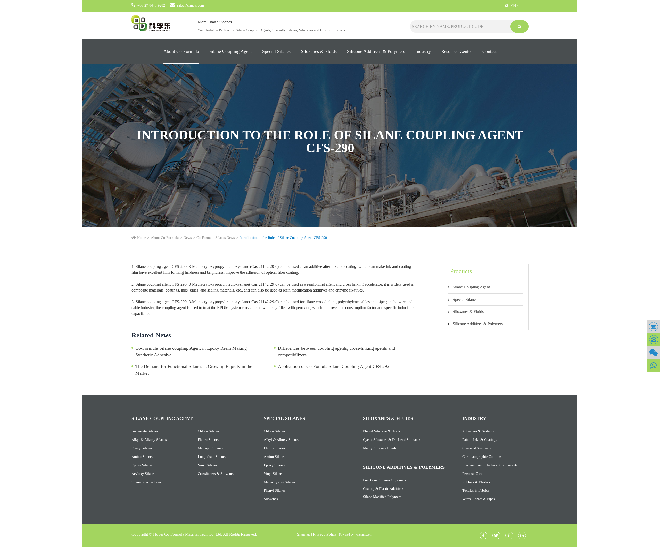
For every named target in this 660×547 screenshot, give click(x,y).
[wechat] (653, 352)
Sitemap (303, 534)
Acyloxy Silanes (143, 474)
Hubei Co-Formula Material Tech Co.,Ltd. (187, 534)
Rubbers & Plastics (476, 482)
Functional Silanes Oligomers (384, 480)
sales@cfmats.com (190, 5)
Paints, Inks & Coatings (479, 440)
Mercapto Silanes (210, 448)
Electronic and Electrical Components (489, 465)
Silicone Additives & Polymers (376, 51)
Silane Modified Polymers (382, 497)
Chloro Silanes (208, 431)
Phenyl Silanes (274, 490)
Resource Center (456, 51)
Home (141, 238)
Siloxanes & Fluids (319, 51)
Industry (423, 51)
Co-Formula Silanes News (215, 238)
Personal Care (472, 474)
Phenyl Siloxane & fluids (381, 431)
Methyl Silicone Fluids (379, 448)
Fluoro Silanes (208, 440)
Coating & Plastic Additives (383, 489)
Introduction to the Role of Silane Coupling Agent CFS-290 (283, 238)
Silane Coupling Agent (230, 51)
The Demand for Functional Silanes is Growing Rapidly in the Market (193, 370)
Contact (489, 51)
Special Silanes (276, 51)
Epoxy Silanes (141, 465)
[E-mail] (653, 326)
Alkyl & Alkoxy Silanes (149, 440)
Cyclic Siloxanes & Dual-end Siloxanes (391, 440)
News (188, 238)
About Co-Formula (181, 51)
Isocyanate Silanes (144, 431)
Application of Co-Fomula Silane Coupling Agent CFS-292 (333, 366)
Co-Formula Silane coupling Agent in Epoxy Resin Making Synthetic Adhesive (191, 351)
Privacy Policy (325, 534)
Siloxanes (271, 499)
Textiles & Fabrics (475, 490)
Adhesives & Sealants (478, 431)
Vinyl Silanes (207, 465)
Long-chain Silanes (212, 457)
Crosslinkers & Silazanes (216, 474)
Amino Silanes (142, 457)
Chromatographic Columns (481, 457)
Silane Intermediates (146, 482)
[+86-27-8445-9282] (653, 339)
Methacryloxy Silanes (279, 482)
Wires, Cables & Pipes (478, 499)
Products (461, 271)
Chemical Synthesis (476, 448)
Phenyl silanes (141, 448)
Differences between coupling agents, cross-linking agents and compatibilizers (336, 351)
